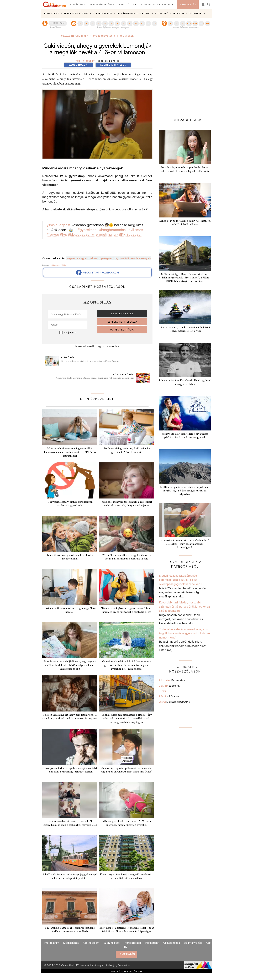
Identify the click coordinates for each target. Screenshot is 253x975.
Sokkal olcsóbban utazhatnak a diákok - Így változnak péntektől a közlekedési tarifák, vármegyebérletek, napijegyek (127, 719)
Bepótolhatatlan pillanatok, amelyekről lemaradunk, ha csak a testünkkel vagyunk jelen (70, 823)
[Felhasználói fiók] (202, 3)
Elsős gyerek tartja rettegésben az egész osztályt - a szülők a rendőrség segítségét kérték (70, 770)
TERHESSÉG (71, 13)
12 (155, 23)
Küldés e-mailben (113, 65)
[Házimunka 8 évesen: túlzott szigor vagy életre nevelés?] (69, 587)
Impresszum (51, 942)
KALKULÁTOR (126, 4)
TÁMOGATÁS (188, 4)
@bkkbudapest (58, 225)
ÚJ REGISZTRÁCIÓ (122, 329)
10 (142, 23)
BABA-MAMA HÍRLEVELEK (156, 4)
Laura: (174, 701)
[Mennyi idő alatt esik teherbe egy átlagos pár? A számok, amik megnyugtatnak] (185, 413)
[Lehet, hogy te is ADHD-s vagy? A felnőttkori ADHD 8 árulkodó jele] (185, 200)
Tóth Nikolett (85, 61)
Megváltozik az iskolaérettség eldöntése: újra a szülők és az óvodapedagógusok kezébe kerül (180, 580)
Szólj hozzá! (78, 65)
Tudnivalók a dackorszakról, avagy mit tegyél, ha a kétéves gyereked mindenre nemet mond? (184, 633)
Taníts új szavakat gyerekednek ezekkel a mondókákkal (70, 557)
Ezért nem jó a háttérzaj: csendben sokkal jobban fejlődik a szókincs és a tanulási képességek (126, 930)
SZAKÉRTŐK (76, 4)
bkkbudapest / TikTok (58, 265)
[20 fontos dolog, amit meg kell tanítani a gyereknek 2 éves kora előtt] (126, 427)
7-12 (201, 23)
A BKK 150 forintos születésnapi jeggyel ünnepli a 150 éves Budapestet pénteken (70, 876)
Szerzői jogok (111, 942)
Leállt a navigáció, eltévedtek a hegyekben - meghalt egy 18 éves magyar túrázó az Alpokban (185, 491)
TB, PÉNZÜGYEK (126, 13)
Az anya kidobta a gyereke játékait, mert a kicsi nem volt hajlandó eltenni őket (95, 378)
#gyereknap (87, 230)
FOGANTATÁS (52, 13)
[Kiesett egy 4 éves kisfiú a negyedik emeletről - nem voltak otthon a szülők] (126, 853)
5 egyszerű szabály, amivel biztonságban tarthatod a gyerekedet (70, 504)
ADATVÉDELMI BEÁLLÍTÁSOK (126, 971)
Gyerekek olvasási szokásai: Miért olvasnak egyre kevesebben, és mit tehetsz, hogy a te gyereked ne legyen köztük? (126, 665)
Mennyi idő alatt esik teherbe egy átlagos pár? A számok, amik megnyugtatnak (185, 436)
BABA (85, 13)
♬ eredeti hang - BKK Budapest (116, 234)
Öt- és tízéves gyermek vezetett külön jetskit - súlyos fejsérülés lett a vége (185, 329)
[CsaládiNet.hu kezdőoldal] (54, 4)
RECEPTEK (179, 13)
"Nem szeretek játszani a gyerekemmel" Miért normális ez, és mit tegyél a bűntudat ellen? (126, 610)
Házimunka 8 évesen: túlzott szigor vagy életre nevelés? (70, 610)
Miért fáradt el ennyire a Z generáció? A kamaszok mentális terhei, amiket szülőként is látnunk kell (70, 452)
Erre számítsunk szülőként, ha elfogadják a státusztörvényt (90, 361)
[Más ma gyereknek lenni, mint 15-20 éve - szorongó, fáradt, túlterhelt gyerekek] (126, 800)
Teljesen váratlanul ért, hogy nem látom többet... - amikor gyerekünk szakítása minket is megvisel (69, 717)
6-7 (195, 23)
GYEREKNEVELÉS (103, 13)
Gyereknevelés (102, 36)
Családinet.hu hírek (74, 36)
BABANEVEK (196, 13)
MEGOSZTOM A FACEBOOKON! (100, 272)
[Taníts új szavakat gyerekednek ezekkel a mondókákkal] (69, 534)
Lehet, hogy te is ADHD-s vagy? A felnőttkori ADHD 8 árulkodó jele (184, 222)
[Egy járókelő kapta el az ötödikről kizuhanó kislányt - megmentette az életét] (69, 906)
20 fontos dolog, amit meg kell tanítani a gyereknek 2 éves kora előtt (127, 450)
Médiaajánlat (71, 942)
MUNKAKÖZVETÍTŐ (101, 4)
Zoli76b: (169, 685)
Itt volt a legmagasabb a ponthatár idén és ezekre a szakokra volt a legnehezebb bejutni (185, 169)
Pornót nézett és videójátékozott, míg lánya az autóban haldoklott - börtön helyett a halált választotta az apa (70, 665)
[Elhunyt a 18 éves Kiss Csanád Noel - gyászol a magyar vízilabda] (185, 360)
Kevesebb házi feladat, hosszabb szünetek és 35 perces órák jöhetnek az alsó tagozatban (184, 607)
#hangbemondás (112, 230)
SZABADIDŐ (161, 13)
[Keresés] (208, 3)
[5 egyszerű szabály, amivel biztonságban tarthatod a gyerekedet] (69, 480)
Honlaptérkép (132, 942)
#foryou (53, 234)
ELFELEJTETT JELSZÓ (122, 321)
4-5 (189, 23)
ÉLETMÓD (145, 13)
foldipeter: (172, 680)
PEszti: (164, 691)
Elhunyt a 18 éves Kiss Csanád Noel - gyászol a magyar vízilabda (185, 382)
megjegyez (70, 332)
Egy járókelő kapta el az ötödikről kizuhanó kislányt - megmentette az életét (70, 930)
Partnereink (152, 942)
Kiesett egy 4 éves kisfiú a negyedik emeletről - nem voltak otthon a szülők (126, 876)
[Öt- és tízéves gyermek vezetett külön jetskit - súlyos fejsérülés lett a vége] (185, 307)
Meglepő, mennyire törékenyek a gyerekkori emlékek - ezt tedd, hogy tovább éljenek (127, 504)
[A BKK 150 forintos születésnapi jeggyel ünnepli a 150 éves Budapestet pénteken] (69, 853)
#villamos (135, 230)
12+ (207, 23)
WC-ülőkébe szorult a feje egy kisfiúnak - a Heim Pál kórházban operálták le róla (126, 557)
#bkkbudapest (79, 234)
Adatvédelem (91, 942)
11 (148, 23)
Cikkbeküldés (171, 942)
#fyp (63, 234)
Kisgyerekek (125, 36)
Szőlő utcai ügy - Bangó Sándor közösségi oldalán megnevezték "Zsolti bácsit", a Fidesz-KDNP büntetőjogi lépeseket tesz (184, 278)
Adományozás (193, 942)
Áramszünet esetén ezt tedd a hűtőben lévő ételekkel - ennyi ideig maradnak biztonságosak (185, 544)
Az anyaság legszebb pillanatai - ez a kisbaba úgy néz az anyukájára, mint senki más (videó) (126, 770)
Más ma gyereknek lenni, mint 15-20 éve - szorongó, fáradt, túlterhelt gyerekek (126, 823)
